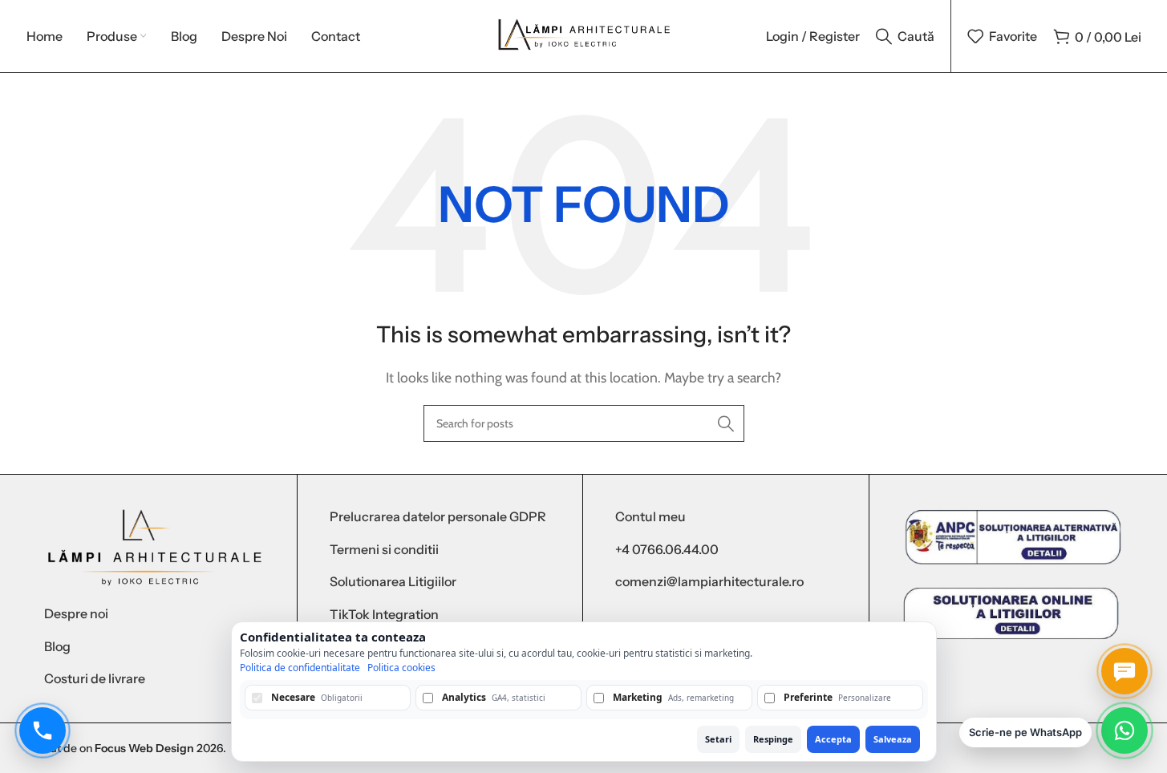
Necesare (317, 697)
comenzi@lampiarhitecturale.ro (709, 581)
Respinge (773, 739)
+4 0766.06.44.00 (667, 549)
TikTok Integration (384, 614)
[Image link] (154, 546)
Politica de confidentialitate (300, 668)
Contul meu (650, 516)
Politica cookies (401, 668)
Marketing (673, 697)
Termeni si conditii (384, 549)
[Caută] (725, 423)
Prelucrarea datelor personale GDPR (438, 516)
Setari (718, 739)
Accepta (833, 739)
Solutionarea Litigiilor (393, 581)
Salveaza (892, 739)
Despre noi (76, 613)
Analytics (493, 697)
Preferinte (837, 697)
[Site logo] (583, 34)
